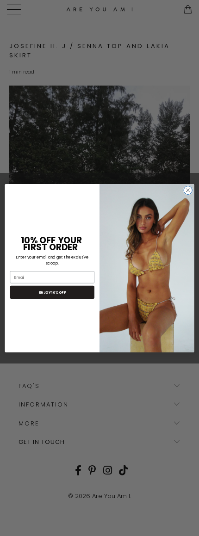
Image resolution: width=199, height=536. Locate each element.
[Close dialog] (188, 190)
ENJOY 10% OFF (52, 292)
